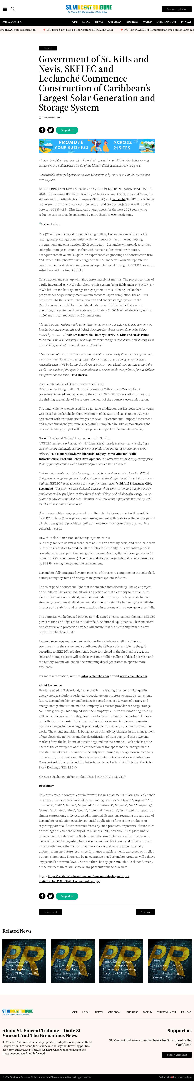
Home (73, 22)
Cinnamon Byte (184, 1077)
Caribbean (115, 22)
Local (86, 22)
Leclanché (118, 199)
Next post (145, 912)
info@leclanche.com (95, 676)
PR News (186, 22)
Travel (99, 22)
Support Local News (177, 9)
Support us (67, 130)
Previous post (50, 912)
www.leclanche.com (133, 676)
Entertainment (166, 22)
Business (132, 22)
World (147, 22)
